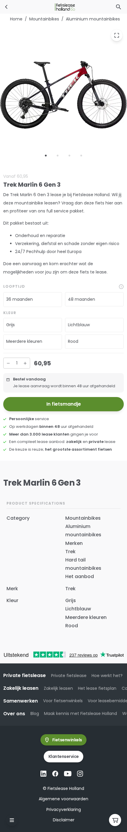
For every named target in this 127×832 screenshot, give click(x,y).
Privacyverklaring (63, 809)
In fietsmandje (63, 404)
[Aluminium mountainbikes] (6, 7)
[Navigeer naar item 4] (81, 155)
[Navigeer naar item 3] (69, 155)
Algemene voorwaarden (63, 799)
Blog (34, 713)
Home (16, 19)
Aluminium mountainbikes (93, 19)
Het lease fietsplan (97, 688)
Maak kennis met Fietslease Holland (80, 713)
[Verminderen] (8, 363)
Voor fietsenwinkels (63, 701)
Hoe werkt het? (107, 676)
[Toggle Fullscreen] (117, 35)
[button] (32, 299)
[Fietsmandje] (115, 820)
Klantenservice (63, 756)
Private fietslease (69, 676)
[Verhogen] (25, 363)
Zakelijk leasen (58, 688)
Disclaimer (63, 820)
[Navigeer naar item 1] (46, 155)
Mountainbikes (44, 19)
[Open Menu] (12, 820)
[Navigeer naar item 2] (58, 155)
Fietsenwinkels (67, 740)
